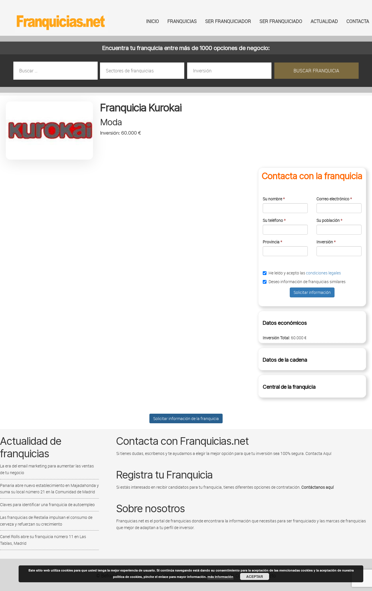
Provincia (272, 241)
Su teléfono (274, 220)
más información (220, 576)
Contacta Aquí (318, 453)
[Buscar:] (56, 71)
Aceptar (254, 576)
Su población (329, 220)
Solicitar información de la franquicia (186, 418)
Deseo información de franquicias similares (307, 281)
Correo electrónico (334, 198)
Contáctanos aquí (317, 487)
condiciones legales (323, 273)
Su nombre (274, 198)
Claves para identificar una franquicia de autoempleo (47, 504)
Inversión (326, 241)
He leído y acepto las (305, 273)
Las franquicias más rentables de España (61, 21)
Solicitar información (312, 292)
